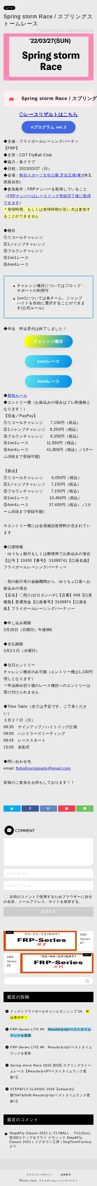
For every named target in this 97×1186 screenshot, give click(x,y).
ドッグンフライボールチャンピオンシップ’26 (49, 1014)
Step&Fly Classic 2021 (28, 1133)
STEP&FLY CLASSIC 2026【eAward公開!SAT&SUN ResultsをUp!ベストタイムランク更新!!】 (50, 1095)
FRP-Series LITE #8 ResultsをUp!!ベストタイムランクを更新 (51, 1050)
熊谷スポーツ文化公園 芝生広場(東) (50, 175)
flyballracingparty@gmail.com (43, 768)
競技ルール (17, 396)
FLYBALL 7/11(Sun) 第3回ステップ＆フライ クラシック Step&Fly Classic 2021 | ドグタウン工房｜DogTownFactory (50, 1137)
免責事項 (66, 1174)
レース (9, 8)
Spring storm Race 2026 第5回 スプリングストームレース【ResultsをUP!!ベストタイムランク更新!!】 (50, 1071)
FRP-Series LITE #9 (50, 1032)
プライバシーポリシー (39, 1174)
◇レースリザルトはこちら (48, 114)
